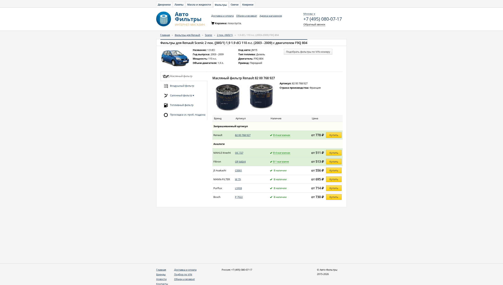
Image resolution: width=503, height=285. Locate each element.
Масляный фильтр (180, 76)
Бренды (161, 274)
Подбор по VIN (183, 274)
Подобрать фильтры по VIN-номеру (308, 51)
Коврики (247, 4)
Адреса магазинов (271, 15)
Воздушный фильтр (181, 85)
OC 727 (239, 152)
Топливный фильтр (181, 105)
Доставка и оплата (222, 15)
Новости (161, 279)
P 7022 (239, 197)
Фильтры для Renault (187, 35)
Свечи (235, 4)
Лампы (179, 4)
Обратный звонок (314, 24)
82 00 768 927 (243, 135)
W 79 (238, 179)
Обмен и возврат (246, 15)
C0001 (238, 170)
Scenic (208, 35)
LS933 (238, 188)
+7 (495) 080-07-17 (322, 19)
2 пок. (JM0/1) (225, 35)
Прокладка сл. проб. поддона (187, 114)
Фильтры (221, 4)
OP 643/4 (240, 161)
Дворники (164, 4)
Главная (165, 35)
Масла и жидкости (199, 4)
